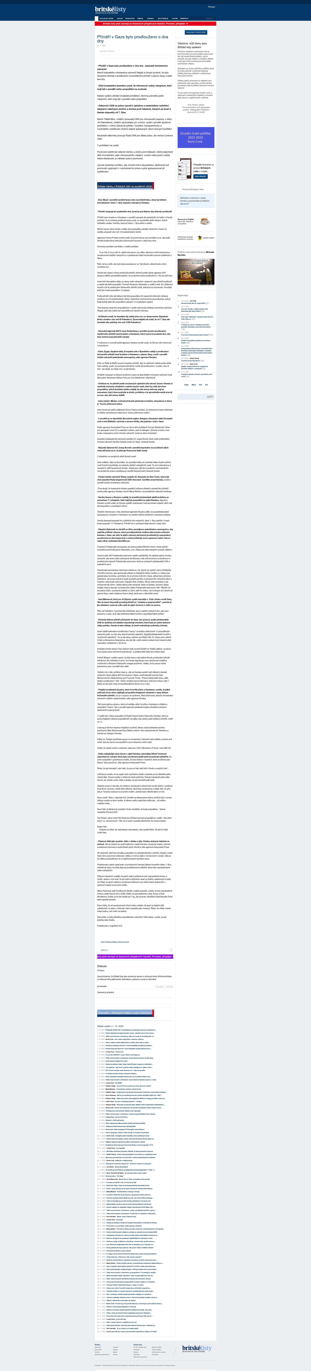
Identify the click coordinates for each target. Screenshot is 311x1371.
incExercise (119, 1052)
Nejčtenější (183, 295)
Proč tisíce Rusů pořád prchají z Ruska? (197, 335)
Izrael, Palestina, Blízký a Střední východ (115, 942)
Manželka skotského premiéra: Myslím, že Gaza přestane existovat (130, 1151)
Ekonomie (98, 1350)
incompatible (120, 1148)
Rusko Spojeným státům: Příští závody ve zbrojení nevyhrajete (127, 1132)
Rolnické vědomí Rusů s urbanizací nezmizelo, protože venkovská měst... (132, 1260)
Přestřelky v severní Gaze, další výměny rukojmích (124, 1226)
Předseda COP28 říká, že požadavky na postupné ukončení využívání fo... (131, 1030)
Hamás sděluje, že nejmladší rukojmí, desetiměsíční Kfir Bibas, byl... (130, 1207)
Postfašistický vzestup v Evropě (128, 1191)
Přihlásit (211, 6)
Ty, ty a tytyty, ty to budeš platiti (127, 1328)
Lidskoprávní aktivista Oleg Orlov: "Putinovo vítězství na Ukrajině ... (129, 1164)
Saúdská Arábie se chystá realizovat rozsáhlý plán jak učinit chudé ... (130, 1291)
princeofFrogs (121, 1319)
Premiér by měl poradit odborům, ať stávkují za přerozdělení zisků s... (139, 1303)
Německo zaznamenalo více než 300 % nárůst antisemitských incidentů (130, 1157)
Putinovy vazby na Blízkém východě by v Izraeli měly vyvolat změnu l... (131, 1241)
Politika (115, 1350)
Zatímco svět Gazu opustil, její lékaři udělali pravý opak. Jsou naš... (129, 1310)
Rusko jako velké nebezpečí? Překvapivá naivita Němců (125, 1129)
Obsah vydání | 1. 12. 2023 (110, 1026)
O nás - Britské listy (140, 1347)
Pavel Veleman (111, 1095)
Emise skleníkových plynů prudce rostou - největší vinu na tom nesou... (130, 1033)
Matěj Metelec (110, 1089)
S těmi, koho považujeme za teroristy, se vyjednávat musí (136, 1154)
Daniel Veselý (111, 1154)
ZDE (120, 925)
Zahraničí (98, 1347)
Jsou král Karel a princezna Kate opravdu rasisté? (134, 1086)
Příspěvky (184, 18)
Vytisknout (103, 950)
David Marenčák (112, 1179)
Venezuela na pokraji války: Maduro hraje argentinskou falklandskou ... (141, 1105)
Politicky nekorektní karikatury (196, 253)
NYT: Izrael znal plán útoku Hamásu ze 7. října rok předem (125, 1070)
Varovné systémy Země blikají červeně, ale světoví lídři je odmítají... (130, 1198)
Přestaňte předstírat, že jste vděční (119, 1251)
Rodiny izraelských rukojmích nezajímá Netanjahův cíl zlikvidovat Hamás (132, 1223)
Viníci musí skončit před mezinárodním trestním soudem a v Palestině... (131, 1282)
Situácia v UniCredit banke (115, 1120)
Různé (115, 1354)
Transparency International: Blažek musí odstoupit (123, 1111)
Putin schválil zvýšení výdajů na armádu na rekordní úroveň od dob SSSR (132, 1232)
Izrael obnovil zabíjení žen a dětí (116, 1061)
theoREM (118, 1083)
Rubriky (150, 18)
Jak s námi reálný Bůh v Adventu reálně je (129, 1039)
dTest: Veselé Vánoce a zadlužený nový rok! (122, 1322)
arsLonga (119, 1220)
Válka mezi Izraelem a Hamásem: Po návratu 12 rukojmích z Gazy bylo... (131, 1213)
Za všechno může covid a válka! (136, 1173)
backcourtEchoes (121, 1117)
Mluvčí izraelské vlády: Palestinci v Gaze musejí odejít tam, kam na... (130, 1275)
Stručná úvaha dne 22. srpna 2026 (195, 303)
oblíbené (170, 986)
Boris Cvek (109, 1039)
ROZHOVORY (130, 18)
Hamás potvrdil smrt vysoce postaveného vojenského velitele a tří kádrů (132, 1331)
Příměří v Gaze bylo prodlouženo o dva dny (121, 1307)
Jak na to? (184, 203)
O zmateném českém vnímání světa (128, 1089)
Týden (186, 385)
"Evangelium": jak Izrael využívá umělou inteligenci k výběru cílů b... (129, 1067)
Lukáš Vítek (110, 1101)
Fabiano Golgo (111, 1086)
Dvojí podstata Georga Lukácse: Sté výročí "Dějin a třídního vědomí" (130, 1247)
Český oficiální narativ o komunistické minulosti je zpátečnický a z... (140, 1263)
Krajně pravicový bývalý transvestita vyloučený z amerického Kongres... (142, 1092)
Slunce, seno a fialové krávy (126, 1216)
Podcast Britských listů (193, 189)
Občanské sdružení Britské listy (118, 1365)
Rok (200, 385)
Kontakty (136, 1350)
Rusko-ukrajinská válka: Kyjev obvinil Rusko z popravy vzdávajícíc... (129, 1064)
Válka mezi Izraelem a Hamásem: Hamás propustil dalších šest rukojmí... (131, 1114)
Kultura (97, 1352)
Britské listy (112, 10)
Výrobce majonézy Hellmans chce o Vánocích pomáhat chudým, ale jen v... (132, 1297)
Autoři (175, 18)
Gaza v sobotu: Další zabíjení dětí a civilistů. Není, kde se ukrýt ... (128, 1042)
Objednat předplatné (196, 32)
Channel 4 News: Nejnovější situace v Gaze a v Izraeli (125, 1285)
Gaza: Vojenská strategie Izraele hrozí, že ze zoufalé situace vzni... (128, 1076)
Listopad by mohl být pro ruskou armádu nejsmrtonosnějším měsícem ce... (132, 1235)
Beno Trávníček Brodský (115, 1173)
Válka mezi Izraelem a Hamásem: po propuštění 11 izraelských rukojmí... (132, 1272)
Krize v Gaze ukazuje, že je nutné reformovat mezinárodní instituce (129, 1188)
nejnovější (160, 986)
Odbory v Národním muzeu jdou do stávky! (121, 1300)
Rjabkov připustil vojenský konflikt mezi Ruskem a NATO (125, 1142)
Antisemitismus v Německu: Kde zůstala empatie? (124, 1257)
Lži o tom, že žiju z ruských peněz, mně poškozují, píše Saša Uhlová (194, 310)
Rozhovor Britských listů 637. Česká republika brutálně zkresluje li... (129, 1045)
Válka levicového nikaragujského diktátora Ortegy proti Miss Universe (141, 1098)
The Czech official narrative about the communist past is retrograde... (140, 1229)
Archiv (120, 18)
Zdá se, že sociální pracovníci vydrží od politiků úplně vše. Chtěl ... (139, 1095)
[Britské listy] (125, 186)
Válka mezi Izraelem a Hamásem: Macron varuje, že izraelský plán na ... (130, 1036)
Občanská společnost (102, 1354)
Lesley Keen (110, 1052)
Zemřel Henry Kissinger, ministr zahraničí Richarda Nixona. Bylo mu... (131, 1139)
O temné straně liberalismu (192, 361)
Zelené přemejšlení (121, 1167)
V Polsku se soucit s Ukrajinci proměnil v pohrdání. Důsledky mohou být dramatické (196, 327)
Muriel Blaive (111, 1229)
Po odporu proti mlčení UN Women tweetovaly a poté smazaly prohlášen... (132, 1254)
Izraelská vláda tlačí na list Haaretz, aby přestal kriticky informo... (129, 1195)
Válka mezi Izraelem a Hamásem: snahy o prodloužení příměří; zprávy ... (131, 1210)
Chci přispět (200, 176)
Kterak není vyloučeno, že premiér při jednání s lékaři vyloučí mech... (138, 1108)
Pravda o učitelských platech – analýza (128, 1101)
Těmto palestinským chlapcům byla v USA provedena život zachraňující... (132, 1269)
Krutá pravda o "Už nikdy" (115, 1176)
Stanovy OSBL (156, 1347)
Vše (206, 385)
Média (115, 1352)
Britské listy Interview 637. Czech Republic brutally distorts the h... (128, 1049)
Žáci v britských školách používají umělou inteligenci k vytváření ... (129, 1294)
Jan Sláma (110, 1167)
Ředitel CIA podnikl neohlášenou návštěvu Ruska (195, 341)
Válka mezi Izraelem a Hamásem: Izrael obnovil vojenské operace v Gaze (131, 1080)
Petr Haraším (111, 1216)
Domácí (115, 1347)
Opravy (136, 1352)
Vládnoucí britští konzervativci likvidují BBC (121, 1126)
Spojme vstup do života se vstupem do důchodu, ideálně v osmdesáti (194, 367)
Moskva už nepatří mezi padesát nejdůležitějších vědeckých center (130, 1238)
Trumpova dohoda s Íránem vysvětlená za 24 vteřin (196, 375)
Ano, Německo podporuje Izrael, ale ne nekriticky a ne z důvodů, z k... (130, 1244)
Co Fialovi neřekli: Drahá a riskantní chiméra (121, 1073)
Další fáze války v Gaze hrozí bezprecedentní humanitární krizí (128, 1185)
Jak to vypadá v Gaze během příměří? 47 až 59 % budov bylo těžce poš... (131, 1266)
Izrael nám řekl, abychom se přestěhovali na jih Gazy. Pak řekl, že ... (130, 1316)
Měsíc (194, 385)
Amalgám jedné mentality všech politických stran (132, 1136)
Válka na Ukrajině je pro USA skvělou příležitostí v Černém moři (129, 1201)
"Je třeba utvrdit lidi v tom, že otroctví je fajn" (121, 1182)
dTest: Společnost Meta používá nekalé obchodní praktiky (125, 1123)
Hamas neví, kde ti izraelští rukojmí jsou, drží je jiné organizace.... (129, 1288)
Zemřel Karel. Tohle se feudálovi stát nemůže (134, 1179)
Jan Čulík (193, 301)
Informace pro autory (158, 1352)
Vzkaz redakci (156, 1350)
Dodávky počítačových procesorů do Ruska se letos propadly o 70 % (129, 1145)
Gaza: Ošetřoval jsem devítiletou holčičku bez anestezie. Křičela (129, 1279)
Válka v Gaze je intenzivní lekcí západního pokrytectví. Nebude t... (129, 1313)
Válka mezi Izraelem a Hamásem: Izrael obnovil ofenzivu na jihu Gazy (129, 1058)
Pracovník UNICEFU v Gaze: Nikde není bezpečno (123, 1055)
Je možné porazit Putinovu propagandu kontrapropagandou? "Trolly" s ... (131, 1170)
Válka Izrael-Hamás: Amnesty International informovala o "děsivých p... (131, 1325)
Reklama (137, 1354)
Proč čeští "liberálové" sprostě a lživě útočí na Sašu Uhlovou (197, 318)
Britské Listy (197, 1349)
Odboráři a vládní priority (123, 1160)
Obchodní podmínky (140, 1357)
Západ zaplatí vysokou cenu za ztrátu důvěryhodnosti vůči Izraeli (129, 1204)
